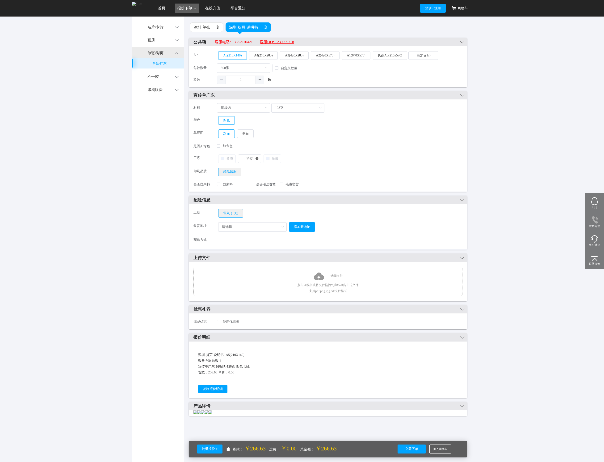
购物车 (463, 8)
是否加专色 (201, 146)
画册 (151, 40)
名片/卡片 (155, 27)
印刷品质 (200, 171)
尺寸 (196, 54)
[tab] (328, 42)
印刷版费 (155, 90)
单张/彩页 (155, 53)
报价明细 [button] (201, 337)
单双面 (198, 133)
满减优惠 (200, 322)
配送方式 (200, 240)
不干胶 (153, 77)
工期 (196, 212)
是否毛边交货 (266, 184)
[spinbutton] (240, 80)
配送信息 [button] (201, 199)
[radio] (230, 172)
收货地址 (200, 225)
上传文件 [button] (201, 257)
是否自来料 (201, 184)
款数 (196, 79)
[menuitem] (158, 26)
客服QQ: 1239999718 (277, 42)
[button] (328, 42)
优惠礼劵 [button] (201, 309)
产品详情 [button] (201, 406)
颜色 (196, 119)
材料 (196, 108)
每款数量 (200, 68)
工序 (196, 158)
